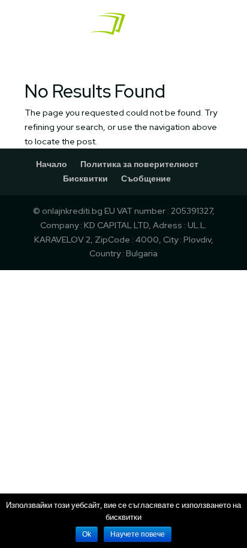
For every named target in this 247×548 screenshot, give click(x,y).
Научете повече (137, 534)
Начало (51, 164)
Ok (86, 534)
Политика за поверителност (139, 164)
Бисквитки (85, 178)
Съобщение (146, 178)
